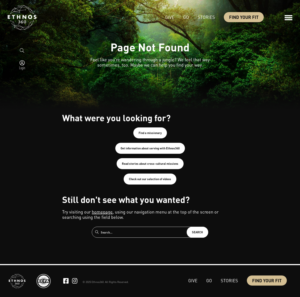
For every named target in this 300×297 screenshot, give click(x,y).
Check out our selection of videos (150, 179)
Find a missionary (150, 133)
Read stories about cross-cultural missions (150, 163)
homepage (102, 212)
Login (22, 68)
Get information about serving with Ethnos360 (150, 148)
